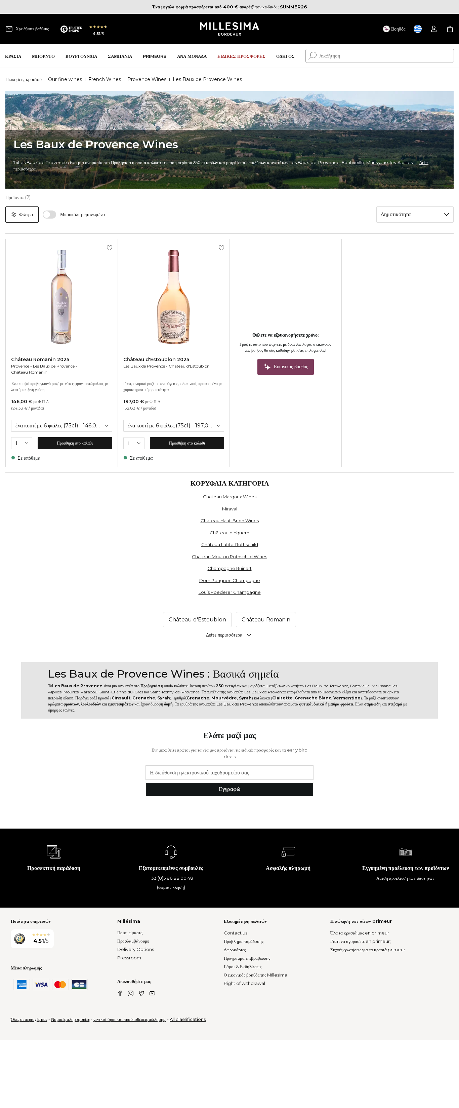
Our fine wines (65, 79)
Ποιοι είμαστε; (130, 932)
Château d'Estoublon (189, 366)
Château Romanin (29, 372)
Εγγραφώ (230, 789)
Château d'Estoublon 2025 (156, 359)
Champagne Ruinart (230, 568)
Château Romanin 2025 (40, 359)
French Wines (104, 79)
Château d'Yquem (229, 532)
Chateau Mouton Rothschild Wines (229, 556)
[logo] (229, 29)
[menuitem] (13, 56)
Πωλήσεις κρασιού (23, 79)
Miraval (229, 508)
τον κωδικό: (214, 6)
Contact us (235, 932)
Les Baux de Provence (54, 366)
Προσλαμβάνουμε (133, 941)
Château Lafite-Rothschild (229, 544)
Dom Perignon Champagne (229, 580)
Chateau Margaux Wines (229, 496)
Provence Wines (146, 79)
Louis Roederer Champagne (230, 592)
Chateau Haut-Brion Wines (230, 520)
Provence (20, 366)
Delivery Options (135, 949)
